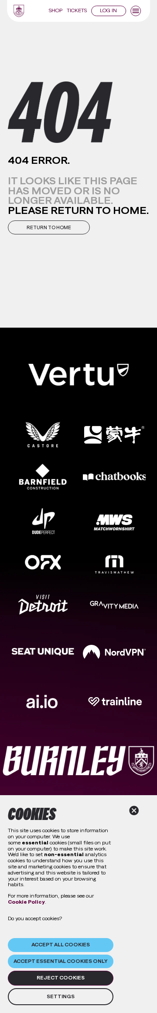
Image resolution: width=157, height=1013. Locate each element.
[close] (134, 810)
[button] (48, 227)
